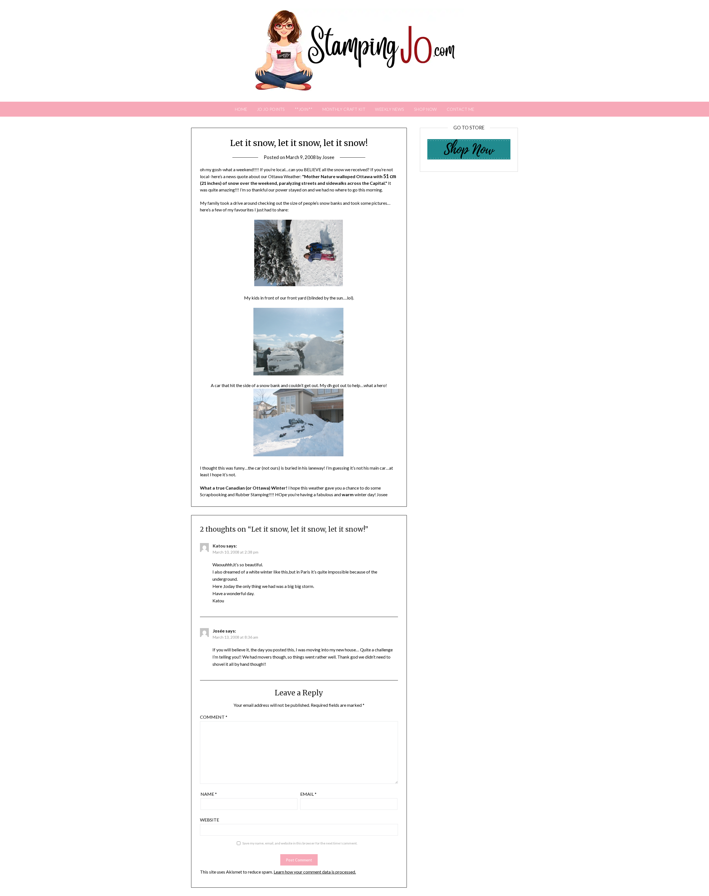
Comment (213, 717)
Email (308, 794)
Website (209, 819)
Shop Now (425, 109)
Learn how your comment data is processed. (315, 871)
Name (209, 794)
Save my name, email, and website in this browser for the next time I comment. (300, 843)
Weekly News (389, 109)
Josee (328, 157)
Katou (219, 545)
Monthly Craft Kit (344, 109)
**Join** (304, 109)
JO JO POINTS (271, 109)
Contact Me (460, 109)
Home (241, 109)
